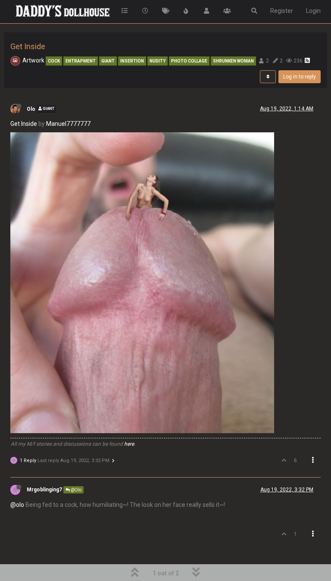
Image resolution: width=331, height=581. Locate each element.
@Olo (75, 489)
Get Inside (23, 123)
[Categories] (125, 11)
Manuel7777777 (68, 123)
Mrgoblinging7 (44, 490)
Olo (31, 109)
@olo (17, 504)
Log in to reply (299, 77)
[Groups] (227, 11)
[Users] (207, 11)
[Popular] (186, 11)
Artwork (33, 60)
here (129, 444)
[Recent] (145, 11)
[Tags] (166, 11)
